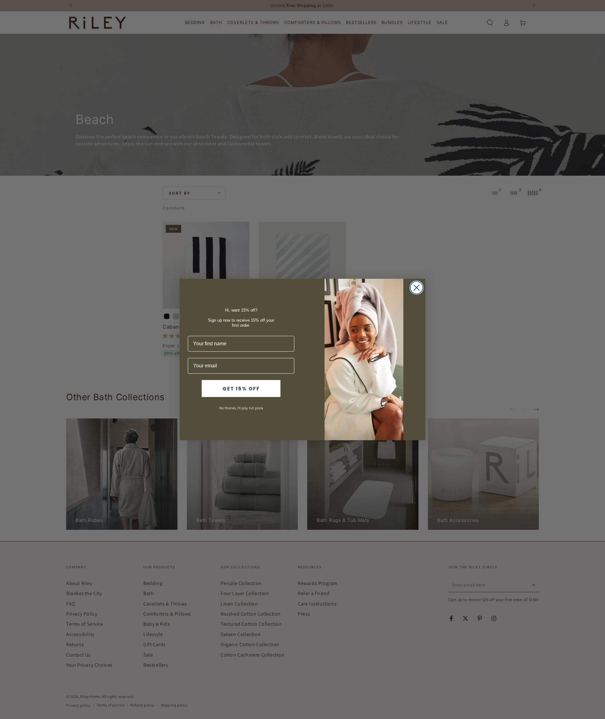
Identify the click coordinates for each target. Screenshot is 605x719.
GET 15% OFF (241, 388)
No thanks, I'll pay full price (241, 408)
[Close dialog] (416, 287)
